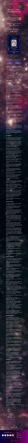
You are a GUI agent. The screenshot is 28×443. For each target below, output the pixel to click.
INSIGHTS (17, 3)
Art (18, 63)
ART (10, 3)
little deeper (20, 132)
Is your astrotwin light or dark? (14, 71)
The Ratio (7, 357)
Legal (17, 436)
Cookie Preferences (19, 437)
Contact (17, 432)
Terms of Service (18, 435)
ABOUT (23, 3)
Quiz (10, 63)
